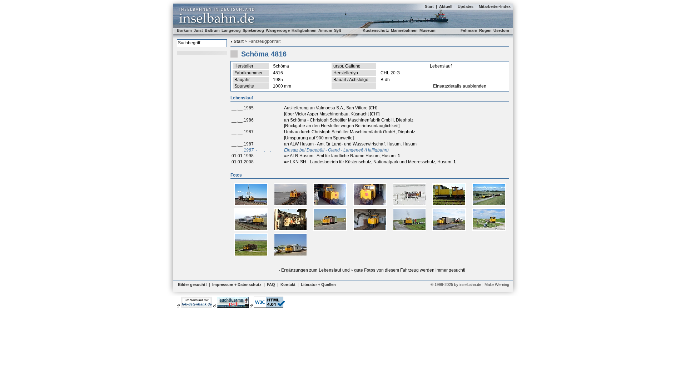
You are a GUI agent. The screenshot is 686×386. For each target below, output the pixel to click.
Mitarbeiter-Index (495, 6)
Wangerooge (278, 30)
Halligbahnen (304, 30)
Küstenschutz (376, 30)
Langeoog (231, 30)
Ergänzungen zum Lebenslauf (311, 270)
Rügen (485, 30)
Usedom (501, 30)
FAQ (271, 284)
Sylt (337, 30)
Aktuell (445, 6)
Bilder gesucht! (192, 284)
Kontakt (287, 284)
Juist (198, 30)
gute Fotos (365, 270)
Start (429, 6)
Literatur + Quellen (318, 284)
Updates (465, 6)
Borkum (184, 30)
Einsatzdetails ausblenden (459, 86)
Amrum (325, 30)
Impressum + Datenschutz (237, 284)
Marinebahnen (404, 30)
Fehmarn (469, 30)
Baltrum (212, 30)
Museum (427, 30)
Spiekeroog (253, 30)
